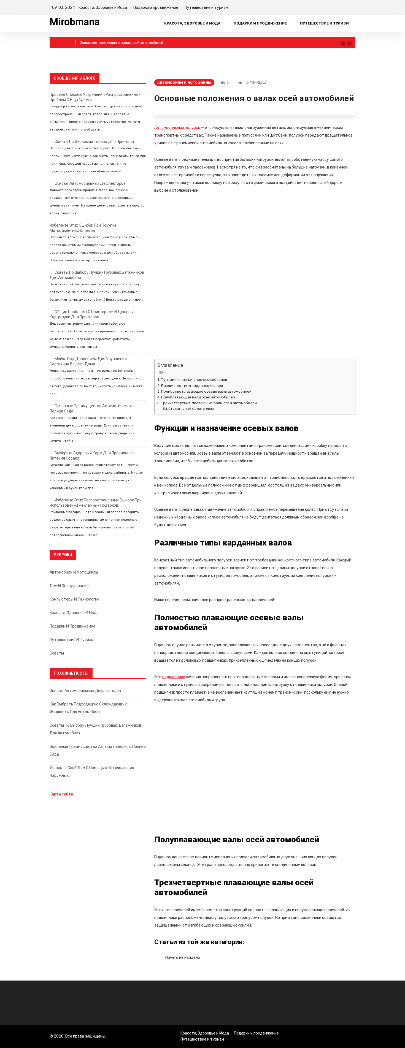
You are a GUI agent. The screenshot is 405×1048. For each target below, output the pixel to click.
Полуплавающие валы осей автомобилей (198, 397)
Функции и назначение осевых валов (194, 380)
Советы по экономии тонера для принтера (94, 141)
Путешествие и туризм (206, 7)
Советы (57, 653)
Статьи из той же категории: (191, 409)
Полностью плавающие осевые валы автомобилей (206, 391)
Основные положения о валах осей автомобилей (121, 42)
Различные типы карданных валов (192, 386)
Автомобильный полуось (177, 127)
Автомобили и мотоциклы (74, 572)
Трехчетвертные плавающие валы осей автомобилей (209, 403)
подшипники (173, 677)
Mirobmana (75, 22)
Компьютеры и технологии (74, 599)
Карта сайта (61, 794)
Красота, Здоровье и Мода (103, 7)
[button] (343, 44)
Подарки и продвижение (155, 7)
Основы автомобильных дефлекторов (90, 183)
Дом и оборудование (69, 585)
